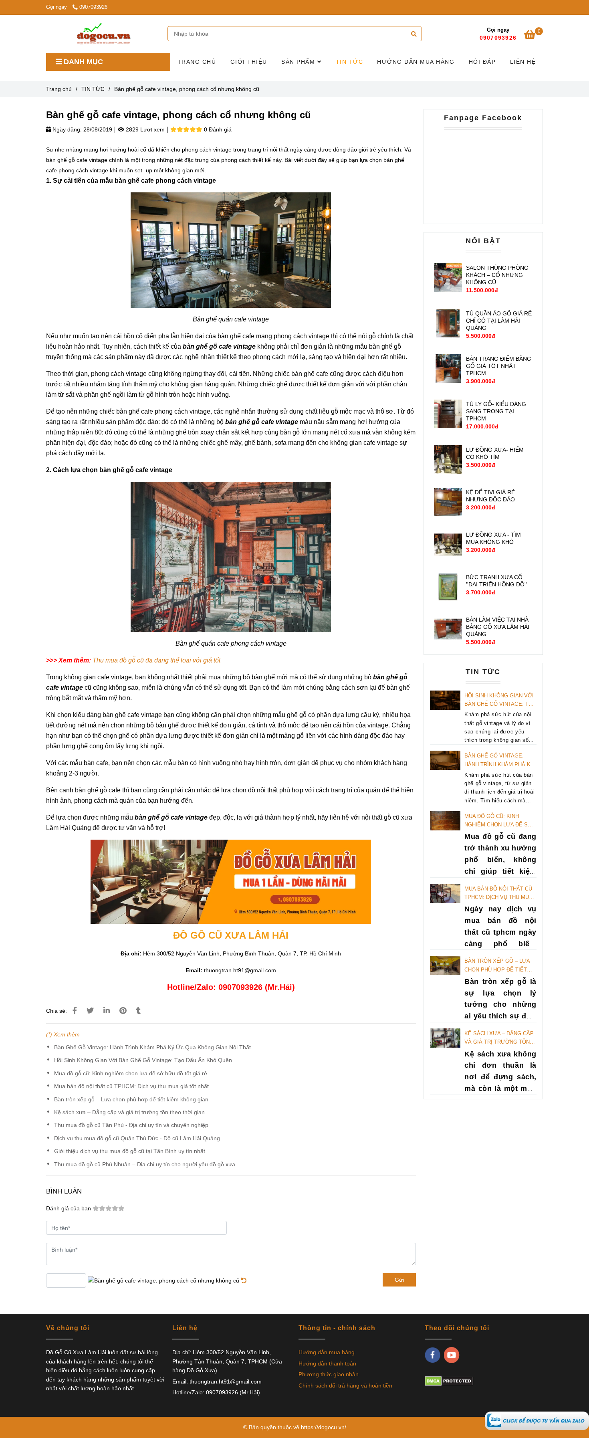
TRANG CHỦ (197, 62)
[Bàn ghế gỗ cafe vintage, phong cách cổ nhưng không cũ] (537, 1420)
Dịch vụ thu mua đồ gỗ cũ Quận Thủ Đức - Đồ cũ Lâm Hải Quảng (137, 1138)
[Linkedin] (106, 1011)
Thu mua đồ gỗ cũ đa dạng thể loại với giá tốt (156, 660)
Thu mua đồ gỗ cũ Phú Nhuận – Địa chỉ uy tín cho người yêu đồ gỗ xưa (144, 1164)
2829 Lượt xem (144, 129)
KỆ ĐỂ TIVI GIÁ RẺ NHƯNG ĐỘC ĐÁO (490, 496)
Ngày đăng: (66, 129)
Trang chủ (59, 89)
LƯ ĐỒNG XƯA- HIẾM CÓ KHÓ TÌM (495, 453)
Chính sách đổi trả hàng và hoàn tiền (345, 1385)
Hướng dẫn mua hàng (327, 1352)
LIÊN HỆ (523, 62)
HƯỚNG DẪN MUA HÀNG (415, 62)
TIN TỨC (349, 62)
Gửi (399, 1279)
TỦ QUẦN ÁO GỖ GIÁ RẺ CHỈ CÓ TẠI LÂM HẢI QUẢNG (499, 320)
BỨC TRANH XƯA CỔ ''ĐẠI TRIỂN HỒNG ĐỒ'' (496, 581)
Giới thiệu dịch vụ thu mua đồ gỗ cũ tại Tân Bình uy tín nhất (129, 1151)
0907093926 (93, 7)
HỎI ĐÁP (482, 62)
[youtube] (452, 1355)
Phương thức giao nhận (329, 1374)
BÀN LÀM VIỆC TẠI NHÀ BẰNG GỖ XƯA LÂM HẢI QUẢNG (497, 626)
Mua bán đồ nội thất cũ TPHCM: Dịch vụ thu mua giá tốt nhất (131, 1086)
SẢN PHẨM (299, 62)
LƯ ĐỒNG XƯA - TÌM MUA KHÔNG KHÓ (493, 538)
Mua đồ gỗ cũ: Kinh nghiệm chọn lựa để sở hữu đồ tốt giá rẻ (130, 1073)
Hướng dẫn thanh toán (327, 1363)
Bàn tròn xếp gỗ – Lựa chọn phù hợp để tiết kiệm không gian (131, 1099)
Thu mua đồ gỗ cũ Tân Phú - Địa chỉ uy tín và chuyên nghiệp (131, 1125)
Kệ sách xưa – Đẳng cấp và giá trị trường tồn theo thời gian (129, 1112)
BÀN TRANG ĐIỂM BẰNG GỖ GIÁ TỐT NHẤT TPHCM (498, 365)
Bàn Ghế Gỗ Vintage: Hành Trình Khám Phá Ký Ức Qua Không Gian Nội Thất (152, 1047)
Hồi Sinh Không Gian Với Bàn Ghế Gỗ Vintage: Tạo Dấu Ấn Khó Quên (143, 1060)
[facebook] (432, 1355)
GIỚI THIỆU (248, 62)
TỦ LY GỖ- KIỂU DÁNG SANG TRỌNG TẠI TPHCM (496, 411)
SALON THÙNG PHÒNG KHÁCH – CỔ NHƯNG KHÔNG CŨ (497, 275)
